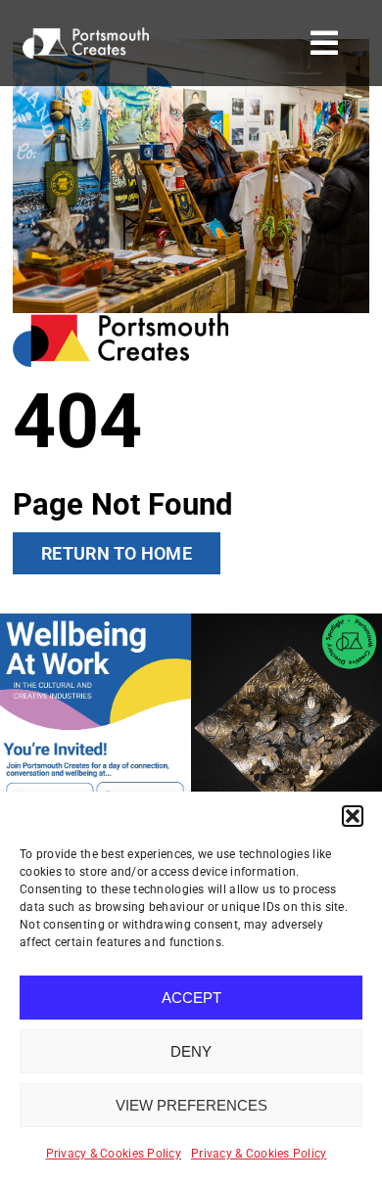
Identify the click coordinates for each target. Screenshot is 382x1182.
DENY (191, 1051)
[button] (352, 816)
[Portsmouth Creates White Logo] (86, 35)
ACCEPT (191, 997)
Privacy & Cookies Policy (113, 1153)
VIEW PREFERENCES (191, 1105)
